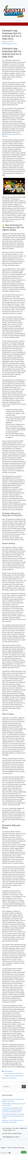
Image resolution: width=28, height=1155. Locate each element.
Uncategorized (8, 1071)
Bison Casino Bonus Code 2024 (13, 1073)
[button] (14, 23)
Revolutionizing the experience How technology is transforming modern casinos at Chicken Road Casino (12, 1109)
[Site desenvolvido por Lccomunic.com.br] (6, 1153)
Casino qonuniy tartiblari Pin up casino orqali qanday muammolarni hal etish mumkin (13, 1116)
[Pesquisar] (24, 1086)
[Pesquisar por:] (12, 1086)
